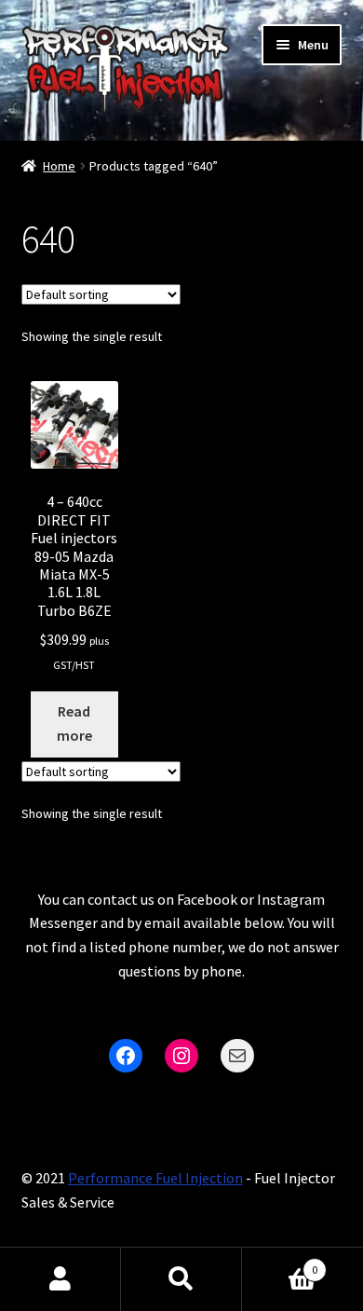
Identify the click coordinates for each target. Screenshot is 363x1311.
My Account (60, 1279)
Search (181, 1279)
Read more (74, 723)
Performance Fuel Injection (155, 1177)
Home (59, 165)
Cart (279, 1263)
